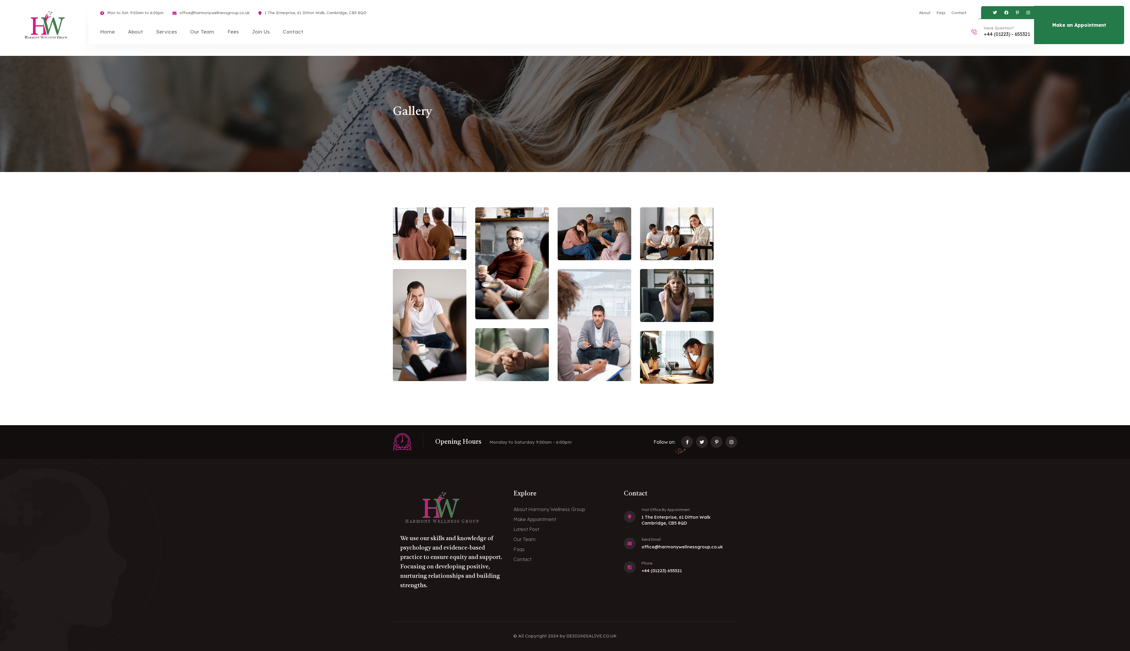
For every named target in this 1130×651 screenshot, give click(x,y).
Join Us (261, 32)
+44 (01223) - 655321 (1007, 34)
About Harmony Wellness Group (549, 509)
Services (166, 32)
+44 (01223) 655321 (662, 570)
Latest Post (526, 529)
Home (107, 32)
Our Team (202, 32)
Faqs (940, 12)
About (924, 12)
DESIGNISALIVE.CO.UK (591, 636)
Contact (958, 12)
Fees (233, 32)
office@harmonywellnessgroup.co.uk (215, 12)
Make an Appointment (1079, 25)
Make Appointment (535, 519)
